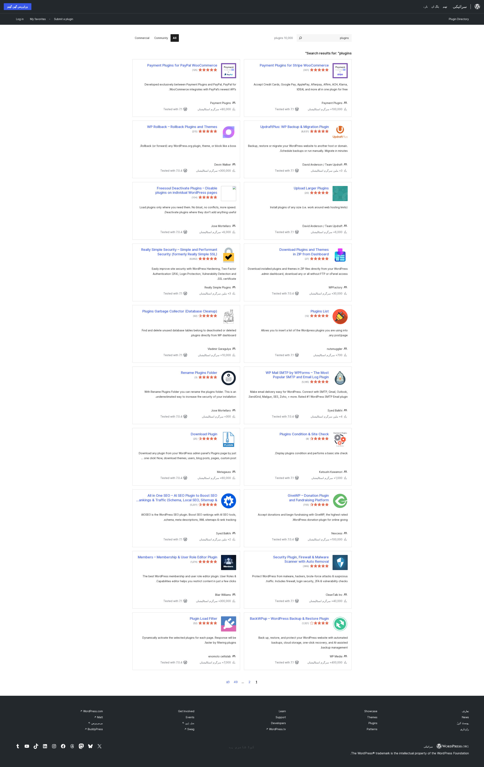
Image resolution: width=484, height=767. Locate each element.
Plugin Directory (459, 19)
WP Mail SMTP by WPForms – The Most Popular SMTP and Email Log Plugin (297, 375)
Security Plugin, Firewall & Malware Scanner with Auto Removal (301, 559)
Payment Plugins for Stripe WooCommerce (294, 65)
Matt (98, 717)
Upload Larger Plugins (311, 188)
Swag (189, 729)
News (465, 717)
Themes (372, 717)
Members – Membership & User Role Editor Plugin (177, 557)
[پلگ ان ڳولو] (300, 38)
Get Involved (186, 711)
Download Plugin (204, 434)
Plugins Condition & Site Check (304, 434)
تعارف (465, 711)
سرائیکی (428, 746)
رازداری (464, 729)
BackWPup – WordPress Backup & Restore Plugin (289, 619)
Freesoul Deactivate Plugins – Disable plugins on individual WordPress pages (186, 190)
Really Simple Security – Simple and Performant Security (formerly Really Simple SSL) (179, 252)
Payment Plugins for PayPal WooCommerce (182, 65)
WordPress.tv (276, 729)
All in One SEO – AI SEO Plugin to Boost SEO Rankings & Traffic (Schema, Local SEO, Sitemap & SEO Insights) (177, 498)
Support (281, 717)
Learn (282, 711)
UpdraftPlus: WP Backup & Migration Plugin (294, 127)
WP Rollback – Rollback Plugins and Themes (182, 127)
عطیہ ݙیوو (188, 723)
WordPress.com (91, 711)
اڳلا (228, 682)
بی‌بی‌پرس (95, 723)
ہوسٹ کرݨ (463, 723)
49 (236, 682)
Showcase (370, 711)
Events (190, 717)
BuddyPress (94, 729)
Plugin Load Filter (203, 619)
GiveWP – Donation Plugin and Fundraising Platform (308, 498)
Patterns (372, 729)
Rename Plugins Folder (199, 373)
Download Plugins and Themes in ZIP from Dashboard (304, 252)
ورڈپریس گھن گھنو (17, 6)
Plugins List (320, 311)
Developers (278, 723)
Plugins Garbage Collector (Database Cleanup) (179, 311)
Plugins (372, 723)
